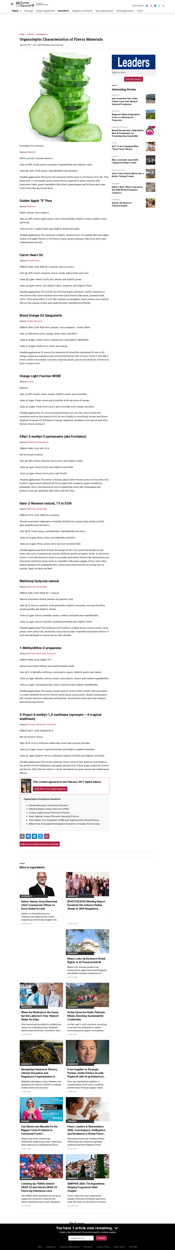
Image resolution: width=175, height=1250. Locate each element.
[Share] (28, 836)
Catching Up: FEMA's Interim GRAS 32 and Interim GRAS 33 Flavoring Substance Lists (39, 1187)
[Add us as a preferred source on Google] (46, 836)
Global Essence (34, 321)
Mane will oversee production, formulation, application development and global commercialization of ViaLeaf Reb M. (87, 970)
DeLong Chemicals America (41, 653)
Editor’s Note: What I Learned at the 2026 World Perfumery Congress (127, 190)
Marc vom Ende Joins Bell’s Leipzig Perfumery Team (125, 161)
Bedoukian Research (37, 442)
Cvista (30, 381)
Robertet (31, 152)
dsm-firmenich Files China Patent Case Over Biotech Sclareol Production (124, 101)
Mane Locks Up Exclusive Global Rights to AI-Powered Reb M (86, 960)
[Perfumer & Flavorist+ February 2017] (26, 786)
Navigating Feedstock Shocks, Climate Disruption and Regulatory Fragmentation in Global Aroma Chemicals (39, 1073)
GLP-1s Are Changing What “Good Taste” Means (125, 147)
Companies (72, 1121)
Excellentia (33, 260)
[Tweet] (40, 836)
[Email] (22, 836)
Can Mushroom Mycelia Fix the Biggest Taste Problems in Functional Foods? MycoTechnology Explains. (39, 1130)
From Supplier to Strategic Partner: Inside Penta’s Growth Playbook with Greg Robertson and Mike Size (85, 1073)
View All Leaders (134, 79)
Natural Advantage (37, 508)
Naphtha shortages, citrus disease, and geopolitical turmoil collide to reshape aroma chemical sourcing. (41, 1084)
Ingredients (42, 34)
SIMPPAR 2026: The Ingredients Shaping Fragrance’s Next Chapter (86, 1187)
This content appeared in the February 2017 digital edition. (67, 781)
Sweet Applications (118, 170)
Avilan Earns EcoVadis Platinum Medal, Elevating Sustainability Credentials (86, 1016)
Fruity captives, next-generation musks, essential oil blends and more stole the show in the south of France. (86, 1198)
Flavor (30, 34)
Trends (114, 143)
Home (22, 34)
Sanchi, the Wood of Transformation (121, 204)
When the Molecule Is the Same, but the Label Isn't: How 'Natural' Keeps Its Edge (40, 1016)
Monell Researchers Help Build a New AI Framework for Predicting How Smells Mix (128, 133)
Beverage (25, 1121)
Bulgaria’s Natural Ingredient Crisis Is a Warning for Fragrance (126, 117)
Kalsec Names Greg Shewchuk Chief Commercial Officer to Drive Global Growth (39, 905)
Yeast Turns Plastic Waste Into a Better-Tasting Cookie (128, 175)
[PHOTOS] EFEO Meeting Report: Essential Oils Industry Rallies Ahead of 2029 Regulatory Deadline (86, 905)
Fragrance (115, 156)
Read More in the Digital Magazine (50, 789)
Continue (101, 1238)
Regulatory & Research (120, 127)
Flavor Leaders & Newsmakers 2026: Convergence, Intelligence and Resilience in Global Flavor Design (86, 1130)
